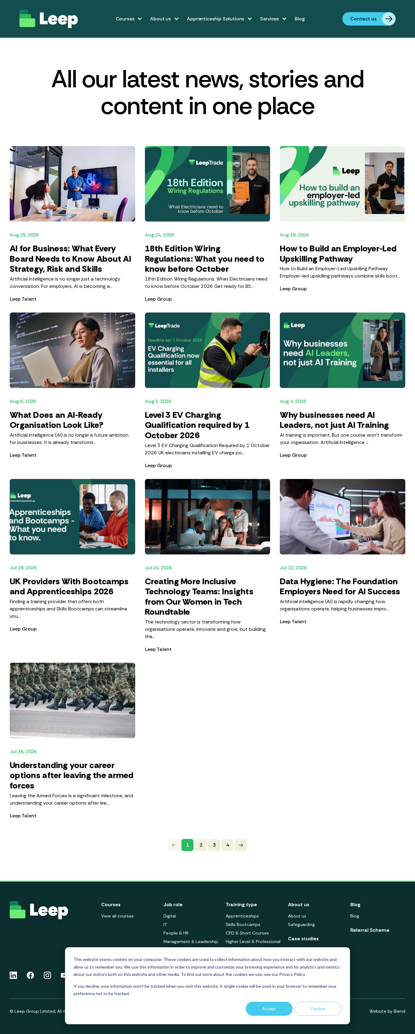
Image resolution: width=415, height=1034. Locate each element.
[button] (241, 845)
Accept (269, 1008)
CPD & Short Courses (247, 933)
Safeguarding (301, 924)
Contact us (363, 19)
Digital (169, 916)
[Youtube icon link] (64, 975)
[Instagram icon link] (47, 975)
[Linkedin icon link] (13, 975)
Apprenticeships (242, 916)
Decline (318, 1008)
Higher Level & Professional (253, 941)
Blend (399, 1011)
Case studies (303, 938)
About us (297, 916)
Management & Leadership (190, 941)
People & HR (175, 933)
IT (165, 924)
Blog (299, 19)
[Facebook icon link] (30, 975)
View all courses (117, 916)
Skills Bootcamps (243, 924)
